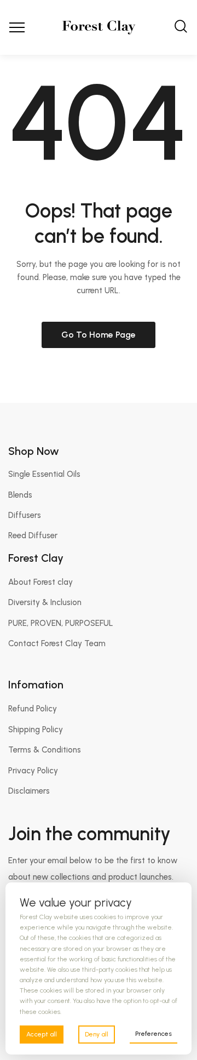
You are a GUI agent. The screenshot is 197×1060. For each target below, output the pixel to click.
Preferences (153, 1034)
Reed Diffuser (32, 535)
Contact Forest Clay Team (57, 643)
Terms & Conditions (44, 750)
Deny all (96, 1034)
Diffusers (24, 515)
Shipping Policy (35, 729)
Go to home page (98, 334)
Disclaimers (29, 791)
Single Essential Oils (44, 474)
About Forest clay (40, 582)
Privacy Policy (33, 771)
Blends (20, 495)
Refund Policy (32, 709)
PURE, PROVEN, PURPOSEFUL (60, 623)
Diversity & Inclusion (45, 602)
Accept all (41, 1034)
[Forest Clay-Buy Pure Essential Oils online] (99, 27)
